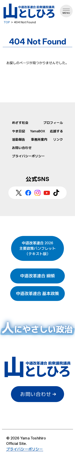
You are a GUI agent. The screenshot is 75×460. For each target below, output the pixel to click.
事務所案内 (39, 139)
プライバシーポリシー (28, 156)
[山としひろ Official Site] (29, 11)
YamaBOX (37, 131)
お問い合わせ (22, 148)
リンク (58, 139)
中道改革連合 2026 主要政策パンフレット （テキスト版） (37, 248)
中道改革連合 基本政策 (37, 293)
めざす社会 (20, 123)
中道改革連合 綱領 (37, 275)
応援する (56, 131)
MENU (66, 13)
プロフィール (53, 123)
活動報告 (18, 139)
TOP (7, 22)
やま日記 (18, 131)
